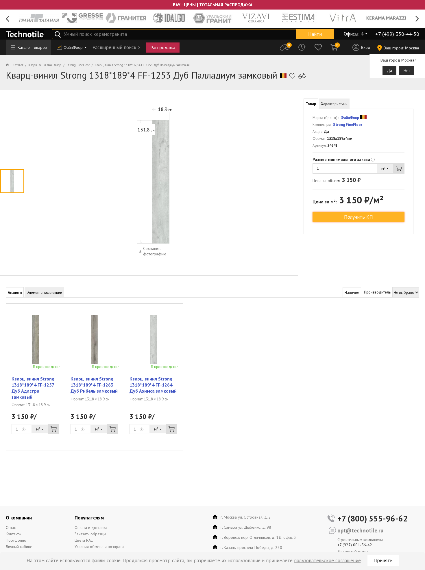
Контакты (13, 533)
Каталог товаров (32, 47)
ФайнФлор (73, 47)
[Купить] (398, 168)
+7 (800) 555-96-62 (372, 518)
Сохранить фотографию (154, 251)
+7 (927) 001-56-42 (354, 544)
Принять (383, 560)
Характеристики (334, 103)
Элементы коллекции (44, 292)
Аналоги (15, 292)
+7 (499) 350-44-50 (397, 34)
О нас (11, 527)
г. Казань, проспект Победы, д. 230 (251, 547)
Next (417, 19)
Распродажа (162, 47)
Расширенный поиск (114, 47)
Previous (8, 19)
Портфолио (16, 540)
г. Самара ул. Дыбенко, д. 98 (246, 527)
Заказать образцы (90, 533)
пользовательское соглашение (327, 560)
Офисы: (353, 34)
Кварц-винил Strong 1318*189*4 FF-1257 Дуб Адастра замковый (33, 388)
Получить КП (358, 217)
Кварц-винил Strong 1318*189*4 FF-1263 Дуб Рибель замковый (94, 385)
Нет (407, 70)
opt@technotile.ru (360, 530)
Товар (311, 103)
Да (389, 70)
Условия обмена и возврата (99, 546)
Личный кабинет (20, 546)
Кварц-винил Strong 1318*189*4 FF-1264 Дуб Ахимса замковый (153, 385)
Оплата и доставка (91, 527)
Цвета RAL (84, 540)
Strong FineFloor (347, 124)
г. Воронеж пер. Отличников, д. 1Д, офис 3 (258, 537)
